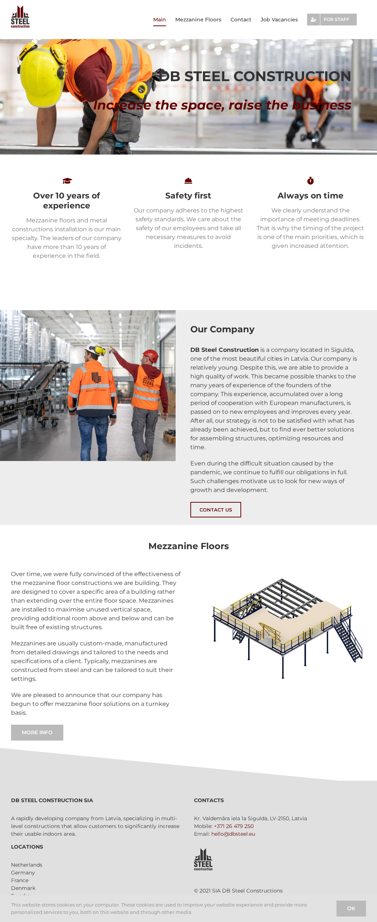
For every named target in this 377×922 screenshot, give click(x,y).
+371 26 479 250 (234, 826)
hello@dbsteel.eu (233, 834)
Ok (351, 908)
